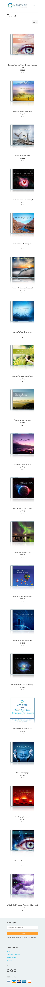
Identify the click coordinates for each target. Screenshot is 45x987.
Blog (8, 951)
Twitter (8, 970)
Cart (36, 4)
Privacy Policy (11, 958)
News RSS (15, 970)
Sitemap (9, 961)
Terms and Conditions (13, 954)
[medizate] (17, 6)
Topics (12, 16)
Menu (32, 4)
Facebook (11, 970)
